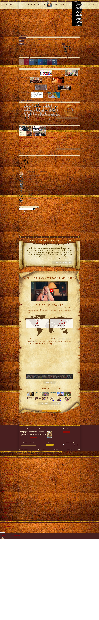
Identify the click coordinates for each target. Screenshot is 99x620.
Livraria (5, 492)
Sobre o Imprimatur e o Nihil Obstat (73, 449)
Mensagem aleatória (9, 476)
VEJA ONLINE (33, 437)
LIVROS (3, 491)
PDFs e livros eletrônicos (8, 494)
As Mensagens (6, 459)
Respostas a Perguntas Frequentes (9, 526)
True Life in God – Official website (10, 535)
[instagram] (74, 444)
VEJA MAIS (49, 382)
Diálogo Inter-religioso (7, 509)
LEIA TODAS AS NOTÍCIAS (49, 403)
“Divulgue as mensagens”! (8, 510)
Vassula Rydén (6, 519)
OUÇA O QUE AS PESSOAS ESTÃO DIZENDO (68, 149)
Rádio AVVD (6, 522)
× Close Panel (2, 532)
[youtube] (63, 444)
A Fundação (55, 449)
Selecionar (5, 469)
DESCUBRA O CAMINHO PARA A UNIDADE (67, 118)
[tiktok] (77, 444)
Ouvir (7, 463)
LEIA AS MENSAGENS (62, 262)
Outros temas (8, 487)
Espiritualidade (8, 464)
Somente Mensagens (29, 211)
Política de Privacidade (41, 449)
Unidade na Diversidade (9, 480)
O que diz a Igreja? (9, 466)
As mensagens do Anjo (9, 471)
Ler (6, 462)
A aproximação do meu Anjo (8, 520)
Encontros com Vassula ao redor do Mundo (10, 502)
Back (8, 467)
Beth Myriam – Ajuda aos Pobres (9, 508)
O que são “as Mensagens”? (10, 460)
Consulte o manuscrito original (8, 496)
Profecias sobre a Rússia (10, 482)
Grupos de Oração (7, 506)
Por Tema (5, 478)
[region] (49, 226)
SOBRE (3, 517)
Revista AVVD (6, 523)
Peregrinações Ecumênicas (8, 503)
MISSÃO (3, 501)
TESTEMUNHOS (4, 516)
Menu (21, 28)
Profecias (7, 484)
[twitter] (69, 444)
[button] (49, 233)
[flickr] (71, 444)
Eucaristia (7, 485)
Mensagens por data (9, 470)
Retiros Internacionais (7, 505)
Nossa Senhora (8, 481)
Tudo (22, 211)
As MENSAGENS (4, 457)
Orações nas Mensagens (9, 474)
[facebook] (66, 444)
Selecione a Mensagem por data (26, 214)
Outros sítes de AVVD (7, 529)
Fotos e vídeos (6, 524)
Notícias (5, 512)
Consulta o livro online (7, 495)
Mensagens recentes (9, 473)
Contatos (5, 527)
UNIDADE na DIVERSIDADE (6, 515)
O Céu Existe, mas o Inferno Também (9, 498)
